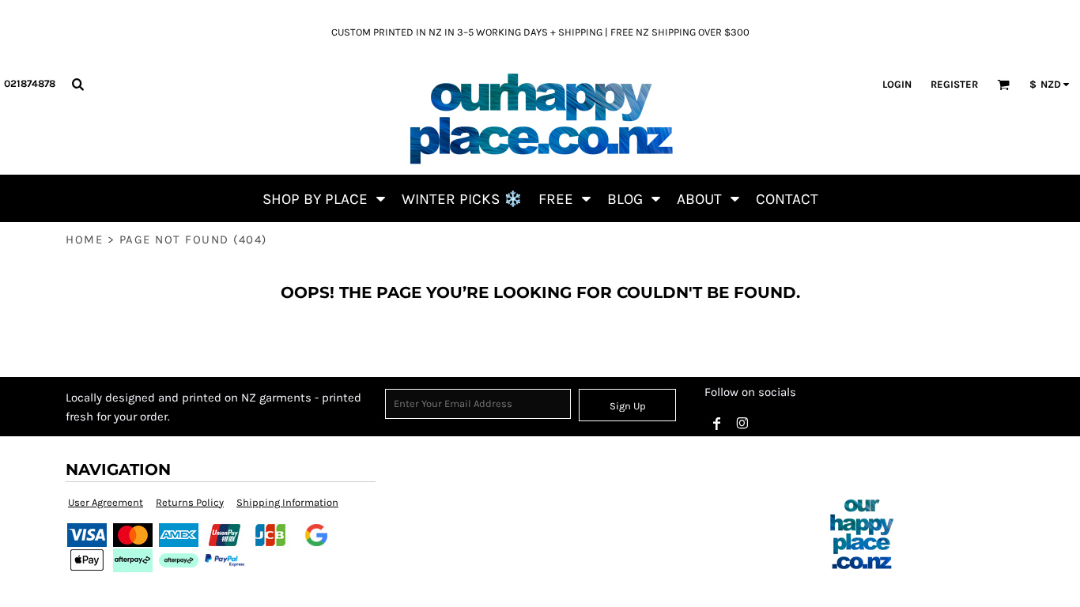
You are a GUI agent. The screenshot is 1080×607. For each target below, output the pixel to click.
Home (84, 239)
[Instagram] (742, 424)
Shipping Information (287, 502)
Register (954, 84)
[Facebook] (717, 424)
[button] (77, 83)
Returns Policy (190, 502)
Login (897, 84)
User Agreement (105, 502)
